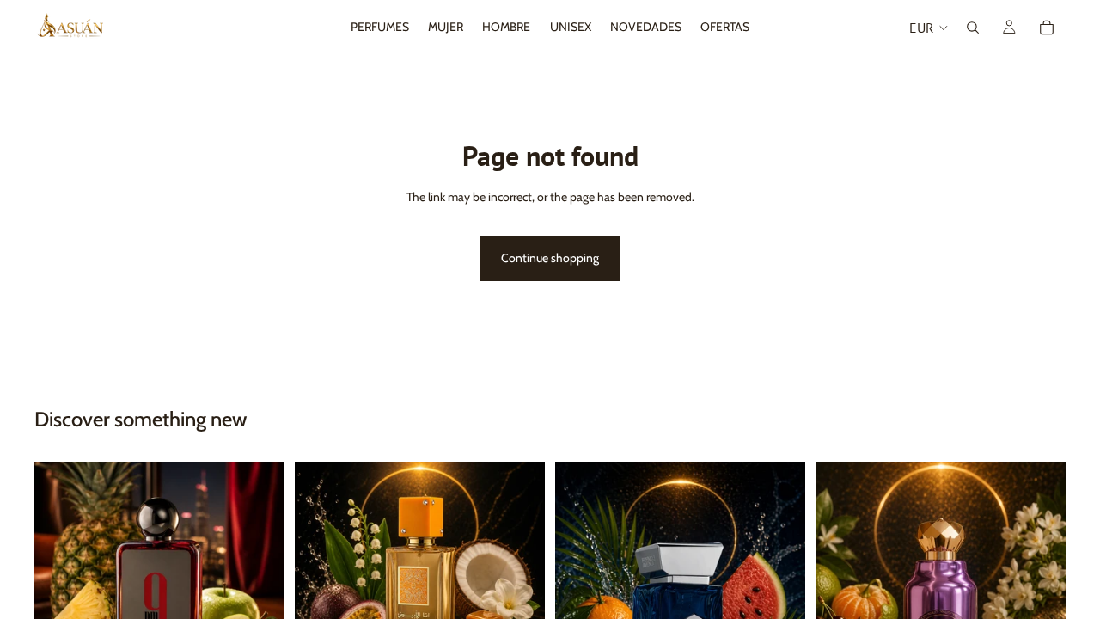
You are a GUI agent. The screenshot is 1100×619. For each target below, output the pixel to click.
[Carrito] (1047, 27)
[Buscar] (973, 27)
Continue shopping (550, 258)
